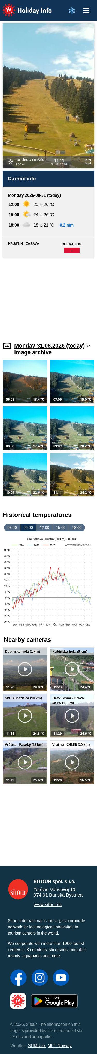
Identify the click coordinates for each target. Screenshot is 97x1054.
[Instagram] (40, 978)
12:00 (44, 527)
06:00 (12, 527)
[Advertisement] (48, 297)
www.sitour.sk (48, 904)
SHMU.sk (37, 1045)
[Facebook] (18, 978)
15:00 (60, 527)
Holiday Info (22, 7)
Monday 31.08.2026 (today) (49, 345)
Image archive (33, 352)
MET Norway (60, 1045)
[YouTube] (61, 978)
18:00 (76, 527)
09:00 (28, 527)
